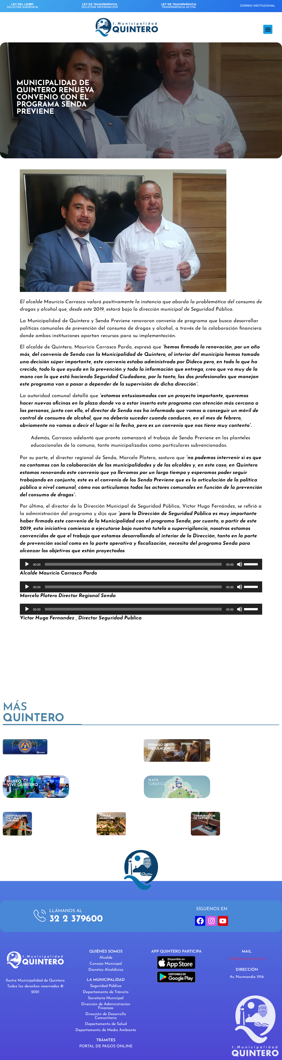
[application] (141, 564)
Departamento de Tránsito (106, 992)
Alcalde (105, 958)
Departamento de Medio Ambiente (105, 1030)
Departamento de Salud (106, 1024)
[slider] (251, 564)
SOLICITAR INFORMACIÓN (100, 6)
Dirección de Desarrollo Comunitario (105, 1016)
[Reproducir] (27, 564)
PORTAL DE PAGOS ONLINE (105, 1046)
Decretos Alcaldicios (105, 970)
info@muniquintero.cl (246, 959)
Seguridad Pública (105, 986)
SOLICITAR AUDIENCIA (22, 6)
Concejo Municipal (106, 964)
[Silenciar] (239, 564)
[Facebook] (200, 921)
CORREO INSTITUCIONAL (257, 5)
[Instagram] (211, 921)
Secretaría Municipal (106, 998)
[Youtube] (223, 921)
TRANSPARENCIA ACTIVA (178, 6)
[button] (267, 29)
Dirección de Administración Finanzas (105, 1006)
